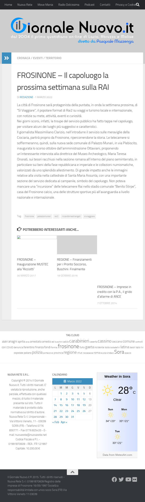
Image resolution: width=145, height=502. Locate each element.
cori (4, 347)
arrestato (36, 341)
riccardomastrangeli (71, 216)
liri (142, 347)
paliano (28, 352)
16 (66, 405)
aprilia (21, 341)
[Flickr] (134, 479)
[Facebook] (114, 479)
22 (60, 411)
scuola (103, 353)
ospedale (18, 352)
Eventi (38, 58)
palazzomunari (44, 216)
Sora (119, 352)
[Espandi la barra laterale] (6, 58)
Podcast (90, 4)
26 (84, 411)
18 (78, 405)
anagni (12, 341)
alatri (5, 341)
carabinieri (79, 341)
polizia (37, 352)
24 (72, 411)
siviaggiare (89, 216)
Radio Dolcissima (68, 4)
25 (78, 411)
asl (53, 341)
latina (124, 347)
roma (97, 352)
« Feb (55, 422)
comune (129, 341)
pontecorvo (48, 353)
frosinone (29, 216)
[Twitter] (121, 479)
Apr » (64, 422)
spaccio (128, 353)
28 (55, 417)
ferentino (29, 347)
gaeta (89, 347)
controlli (139, 341)
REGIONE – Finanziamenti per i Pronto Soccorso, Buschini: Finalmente (74, 264)
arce (27, 342)
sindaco (110, 353)
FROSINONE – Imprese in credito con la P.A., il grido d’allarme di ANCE (114, 291)
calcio (66, 341)
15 (60, 405)
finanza (39, 347)
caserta (93, 341)
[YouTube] (128, 479)
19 (84, 405)
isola (107, 347)
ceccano (117, 341)
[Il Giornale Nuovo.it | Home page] (72, 31)
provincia (58, 352)
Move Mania (45, 4)
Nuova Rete (24, 4)
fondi (47, 347)
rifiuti (79, 353)
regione (70, 352)
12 (84, 399)
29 (60, 417)
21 (55, 411)
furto (82, 347)
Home (8, 4)
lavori (132, 347)
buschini (58, 342)
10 (72, 399)
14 (55, 405)
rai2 (56, 216)
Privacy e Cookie (126, 4)
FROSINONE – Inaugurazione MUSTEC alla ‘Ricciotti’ (32, 264)
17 (72, 405)
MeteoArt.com (123, 454)
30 (66, 417)
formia (54, 347)
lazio (138, 347)
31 (72, 417)
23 (66, 411)
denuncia (18, 347)
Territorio (54, 58)
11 (78, 399)
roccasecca (88, 353)
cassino (104, 341)
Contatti (105, 4)
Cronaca (23, 58)
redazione (26, 97)
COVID (9, 347)
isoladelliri (115, 347)
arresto (46, 341)
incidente (99, 347)
